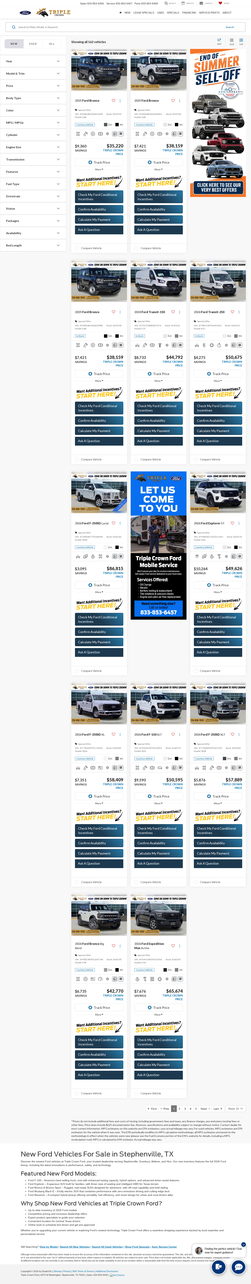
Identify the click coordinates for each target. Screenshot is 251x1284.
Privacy (67, 1271)
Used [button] (160, 12)
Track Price (102, 162)
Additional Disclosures (107, 1271)
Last (217, 1108)
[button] (123, 69)
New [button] (127, 12)
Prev (165, 1108)
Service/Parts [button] (209, 12)
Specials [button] (173, 12)
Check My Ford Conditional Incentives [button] (97, 197)
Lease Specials (143, 12)
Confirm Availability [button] (92, 209)
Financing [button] (189, 12)
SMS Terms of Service (83, 1271)
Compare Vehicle (91, 248)
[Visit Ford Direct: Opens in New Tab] (118, 1275)
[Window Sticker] (120, 133)
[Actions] (120, 100)
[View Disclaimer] (108, 134)
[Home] (120, 13)
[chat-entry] (218, 1267)
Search (230, 27)
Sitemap (57, 1271)
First (153, 1108)
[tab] (33, 43)
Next (205, 1108)
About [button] (227, 12)
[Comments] (114, 133)
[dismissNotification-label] (243, 1244)
